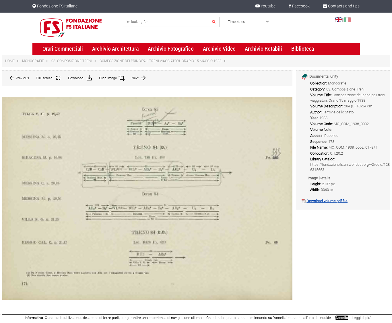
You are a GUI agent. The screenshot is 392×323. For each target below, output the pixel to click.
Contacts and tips (343, 6)
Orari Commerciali (62, 48)
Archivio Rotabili (263, 48)
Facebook (300, 6)
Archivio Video (219, 48)
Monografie (33, 61)
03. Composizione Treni (71, 61)
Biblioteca (302, 48)
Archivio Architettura (115, 48)
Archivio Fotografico (171, 48)
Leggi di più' (361, 318)
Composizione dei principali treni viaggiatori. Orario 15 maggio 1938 (161, 61)
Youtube (267, 6)
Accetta (341, 318)
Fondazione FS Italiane (56, 6)
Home (10, 61)
